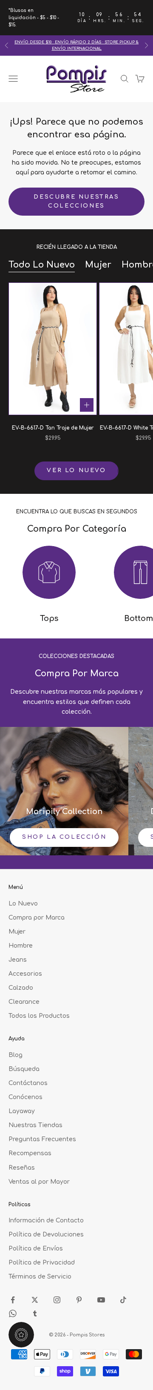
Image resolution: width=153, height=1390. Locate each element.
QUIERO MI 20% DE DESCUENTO (76, 786)
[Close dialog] (147, 598)
